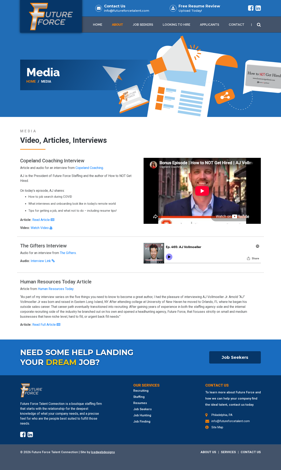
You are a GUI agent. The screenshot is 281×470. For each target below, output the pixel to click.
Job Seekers (143, 25)
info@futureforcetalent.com (126, 11)
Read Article (41, 220)
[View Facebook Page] (250, 8)
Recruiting (141, 391)
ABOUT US (208, 452)
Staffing (139, 397)
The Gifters (68, 253)
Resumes (140, 403)
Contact (236, 25)
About (117, 25)
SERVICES (228, 452)
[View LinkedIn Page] (258, 8)
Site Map (217, 427)
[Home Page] (62, 390)
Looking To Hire (176, 25)
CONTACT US (251, 452)
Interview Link (41, 261)
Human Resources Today (55, 289)
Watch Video (40, 228)
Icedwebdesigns (103, 452)
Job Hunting (142, 415)
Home (97, 25)
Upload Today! (190, 11)
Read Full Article (44, 325)
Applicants (209, 25)
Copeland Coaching (89, 168)
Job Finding (141, 421)
